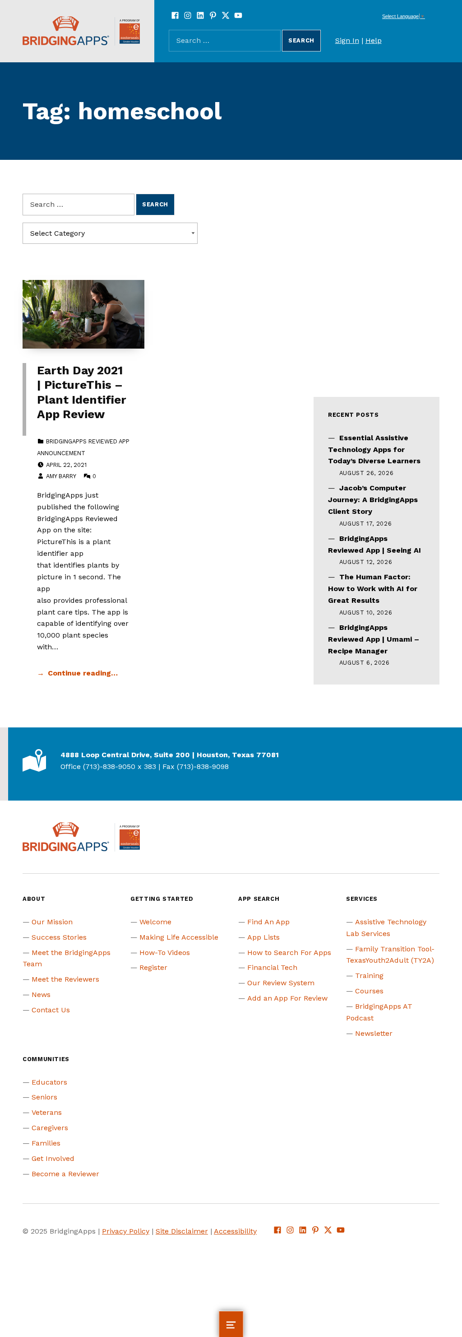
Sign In (347, 40)
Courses (369, 991)
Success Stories (59, 937)
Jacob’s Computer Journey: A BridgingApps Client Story (373, 500)
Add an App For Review (287, 998)
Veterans (47, 1112)
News (41, 994)
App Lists (263, 937)
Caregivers (50, 1127)
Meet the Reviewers (65, 979)
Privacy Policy (125, 1231)
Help (373, 40)
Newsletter (374, 1033)
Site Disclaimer (182, 1231)
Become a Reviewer (65, 1173)
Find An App (268, 922)
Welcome (155, 922)
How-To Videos (164, 952)
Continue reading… (83, 673)
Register (153, 967)
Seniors (44, 1097)
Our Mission (52, 922)
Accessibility (235, 1231)
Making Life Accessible (178, 937)
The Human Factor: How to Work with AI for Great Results (372, 589)
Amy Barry (61, 476)
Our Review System (280, 982)
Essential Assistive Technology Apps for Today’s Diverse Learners (374, 449)
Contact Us (51, 1010)
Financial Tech (272, 967)
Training (369, 975)
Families (46, 1143)
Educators (49, 1082)
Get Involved (53, 1158)
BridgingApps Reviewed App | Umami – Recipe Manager (373, 639)
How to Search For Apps (289, 952)
